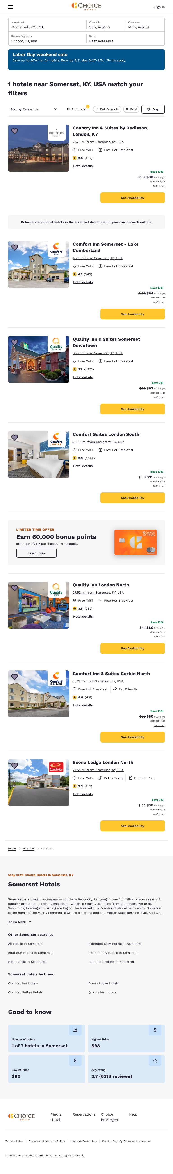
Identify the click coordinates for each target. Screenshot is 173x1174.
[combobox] (47, 24)
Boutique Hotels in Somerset (30, 952)
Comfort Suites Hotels (25, 992)
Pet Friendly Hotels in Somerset (113, 952)
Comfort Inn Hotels (23, 983)
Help (133, 1114)
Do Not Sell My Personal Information (126, 1141)
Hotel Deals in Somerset (27, 961)
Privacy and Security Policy (47, 1141)
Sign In (159, 7)
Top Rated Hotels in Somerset (111, 961)
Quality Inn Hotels (102, 992)
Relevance (24, 109)
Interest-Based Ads (84, 1141)
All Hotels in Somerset (25, 943)
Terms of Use (14, 1141)
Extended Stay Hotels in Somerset (114, 943)
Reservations (84, 1114)
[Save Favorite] (15, 131)
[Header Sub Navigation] (10, 6)
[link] (36, 553)
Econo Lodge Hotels (103, 983)
